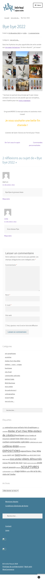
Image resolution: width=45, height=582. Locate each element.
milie (25, 33)
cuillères (7, 446)
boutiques (8, 368)
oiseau (5, 463)
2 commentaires (33, 33)
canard (12, 438)
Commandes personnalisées (35, 143)
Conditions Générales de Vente (16, 506)
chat (17, 438)
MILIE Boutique (10, 383)
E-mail (8, 305)
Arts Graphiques (30, 427)
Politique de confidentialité (13, 566)
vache (28, 471)
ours (25, 463)
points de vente (32, 463)
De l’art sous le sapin (12, 142)
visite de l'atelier (9, 474)
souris (12, 471)
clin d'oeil (8, 372)
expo (16, 446)
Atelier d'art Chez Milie (12, 361)
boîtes (27, 435)
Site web (8, 315)
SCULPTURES (9, 398)
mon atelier (9, 387)
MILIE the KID (6, 459)
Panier (34, 576)
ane (4, 427)
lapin (17, 455)
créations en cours (36, 442)
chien (22, 438)
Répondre (6, 199)
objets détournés (32, 458)
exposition (22, 446)
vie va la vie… (9, 401)
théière (23, 471)
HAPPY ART (11, 455)
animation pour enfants (14, 427)
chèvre (26, 439)
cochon (6, 442)
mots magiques (24, 100)
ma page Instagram (12, 47)
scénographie (7, 471)
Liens (7, 530)
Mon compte (7, 578)
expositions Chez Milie (30, 451)
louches (23, 455)
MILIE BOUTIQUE (35, 455)
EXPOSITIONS (9, 379)
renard (18, 467)
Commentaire (11, 265)
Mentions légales (11, 501)
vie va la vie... (15, 18)
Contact (8, 526)
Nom (7, 295)
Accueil (6, 18)
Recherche (22, 578)
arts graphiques (10, 354)
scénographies (10, 394)
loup (28, 455)
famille (5, 455)
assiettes (8, 357)
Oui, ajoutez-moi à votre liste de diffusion (22, 325)
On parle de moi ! (10, 390)
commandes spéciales (12, 376)
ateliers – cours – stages (13, 364)
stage (17, 471)
